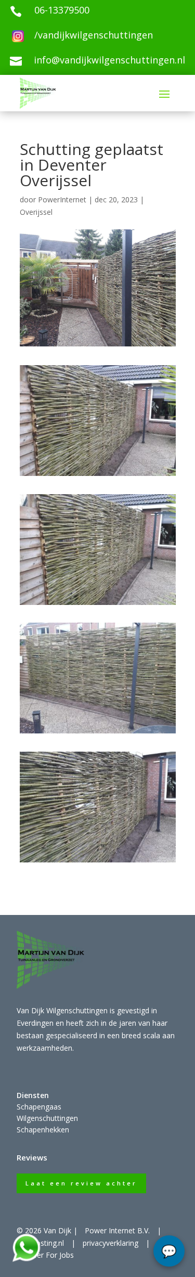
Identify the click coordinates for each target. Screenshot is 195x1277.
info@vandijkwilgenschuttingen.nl (109, 60)
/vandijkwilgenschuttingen (93, 35)
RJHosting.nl (44, 1243)
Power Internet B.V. (117, 1230)
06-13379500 (61, 10)
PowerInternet (62, 199)
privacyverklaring (110, 1243)
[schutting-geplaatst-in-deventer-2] (98, 733)
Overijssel (36, 212)
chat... (169, 1251)
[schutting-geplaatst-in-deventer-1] (98, 476)
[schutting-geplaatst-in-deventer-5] (98, 605)
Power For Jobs (48, 1255)
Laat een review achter (81, 1183)
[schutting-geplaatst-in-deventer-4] (98, 862)
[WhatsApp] (26, 1260)
